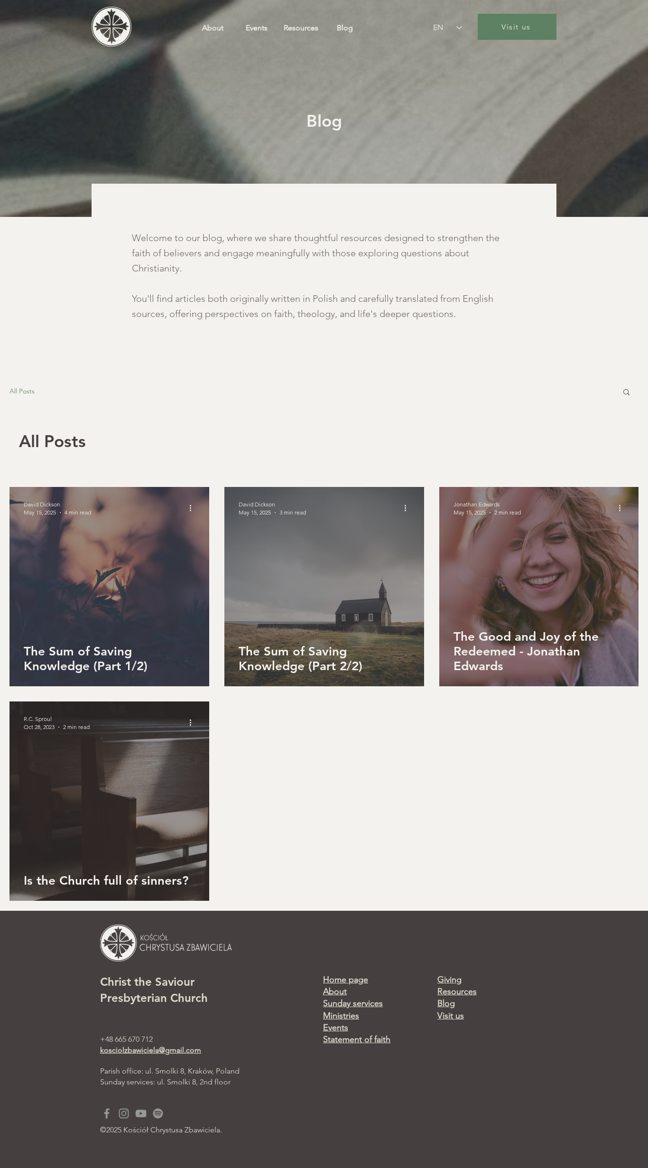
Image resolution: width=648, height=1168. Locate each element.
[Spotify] (158, 1113)
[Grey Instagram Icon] (123, 1113)
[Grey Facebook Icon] (106, 1113)
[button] (626, 393)
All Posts (22, 391)
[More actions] (193, 508)
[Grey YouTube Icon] (141, 1113)
